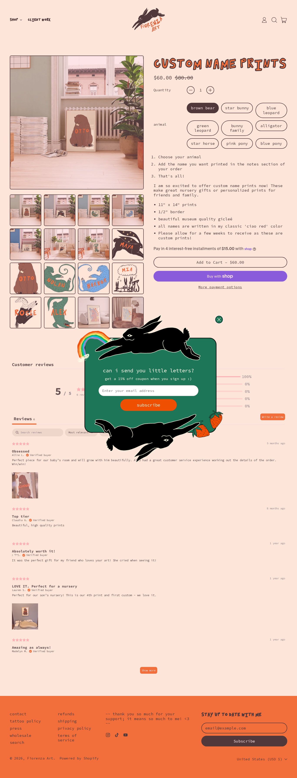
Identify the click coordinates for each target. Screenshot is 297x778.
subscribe (148, 405)
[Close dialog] (219, 319)
